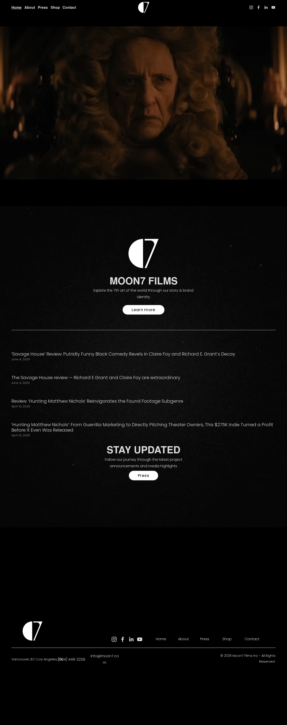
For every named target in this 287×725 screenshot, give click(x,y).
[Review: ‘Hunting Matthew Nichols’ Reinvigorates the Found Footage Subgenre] (97, 393)
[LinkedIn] (266, 7)
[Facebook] (258, 7)
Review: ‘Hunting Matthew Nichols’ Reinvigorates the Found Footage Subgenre (97, 401)
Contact (69, 7)
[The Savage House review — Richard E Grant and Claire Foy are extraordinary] (95, 369)
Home (16, 7)
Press (43, 7)
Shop (55, 7)
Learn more (143, 309)
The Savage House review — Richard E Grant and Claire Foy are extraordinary (95, 377)
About (29, 7)
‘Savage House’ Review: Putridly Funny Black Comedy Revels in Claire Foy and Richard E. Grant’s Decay (123, 354)
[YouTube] (273, 7)
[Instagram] (251, 7)
